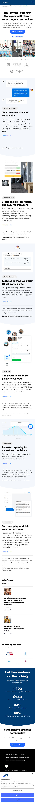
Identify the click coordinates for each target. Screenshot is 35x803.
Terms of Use (9, 754)
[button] (32, 2)
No (26, 6)
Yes (24, 6)
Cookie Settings (17, 790)
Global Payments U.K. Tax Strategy (17, 760)
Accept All (17, 799)
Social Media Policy (14, 757)
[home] (5, 2)
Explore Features (17, 36)
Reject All (17, 795)
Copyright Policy (16, 754)
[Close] (33, 773)
